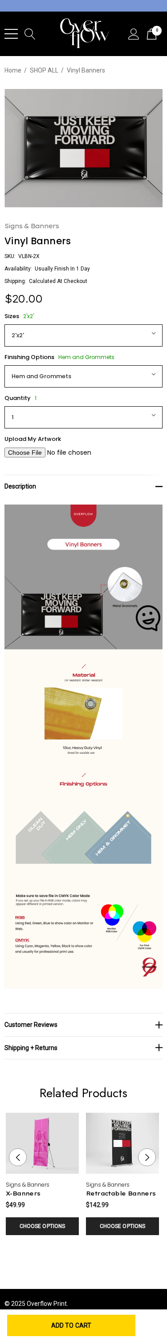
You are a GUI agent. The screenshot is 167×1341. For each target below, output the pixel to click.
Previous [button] (18, 1157)
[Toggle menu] (11, 33)
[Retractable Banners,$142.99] (122, 1143)
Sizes (19, 316)
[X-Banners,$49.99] (42, 1143)
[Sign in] (133, 34)
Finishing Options (59, 357)
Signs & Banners (31, 226)
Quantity (20, 398)
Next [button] (147, 1157)
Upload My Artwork (32, 439)
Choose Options (42, 1226)
